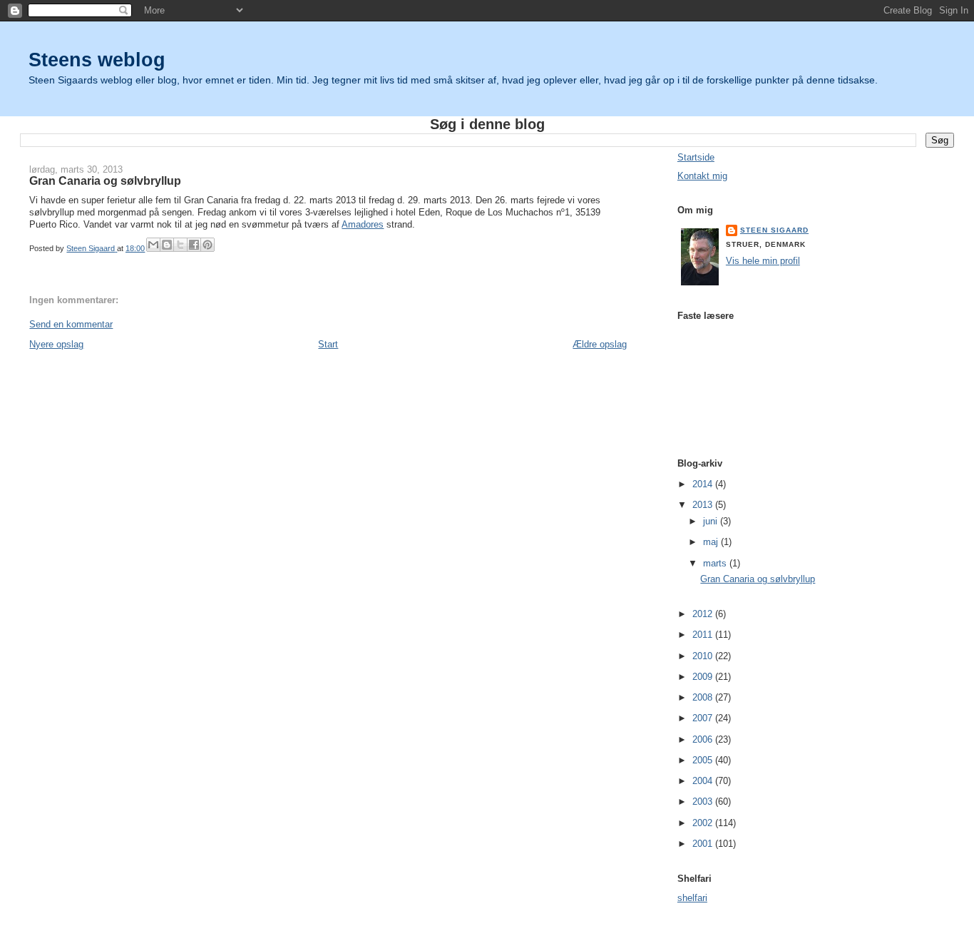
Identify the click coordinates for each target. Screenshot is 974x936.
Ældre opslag (600, 344)
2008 (703, 697)
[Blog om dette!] (167, 245)
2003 (703, 801)
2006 (703, 739)
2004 (703, 780)
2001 (703, 843)
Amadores (363, 224)
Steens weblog (97, 60)
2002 (703, 823)
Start (328, 344)
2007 (703, 718)
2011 (703, 634)
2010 (703, 656)
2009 (703, 676)
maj (712, 541)
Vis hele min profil (763, 260)
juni (711, 521)
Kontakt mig (702, 176)
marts (716, 563)
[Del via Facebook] (194, 245)
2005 (703, 760)
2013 (703, 504)
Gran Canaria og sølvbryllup (757, 579)
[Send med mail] (153, 245)
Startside (695, 157)
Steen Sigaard (774, 230)
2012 (703, 614)
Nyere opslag (56, 344)
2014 (703, 484)
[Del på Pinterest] (207, 245)
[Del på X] (180, 245)
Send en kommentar (71, 324)
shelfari (692, 897)
